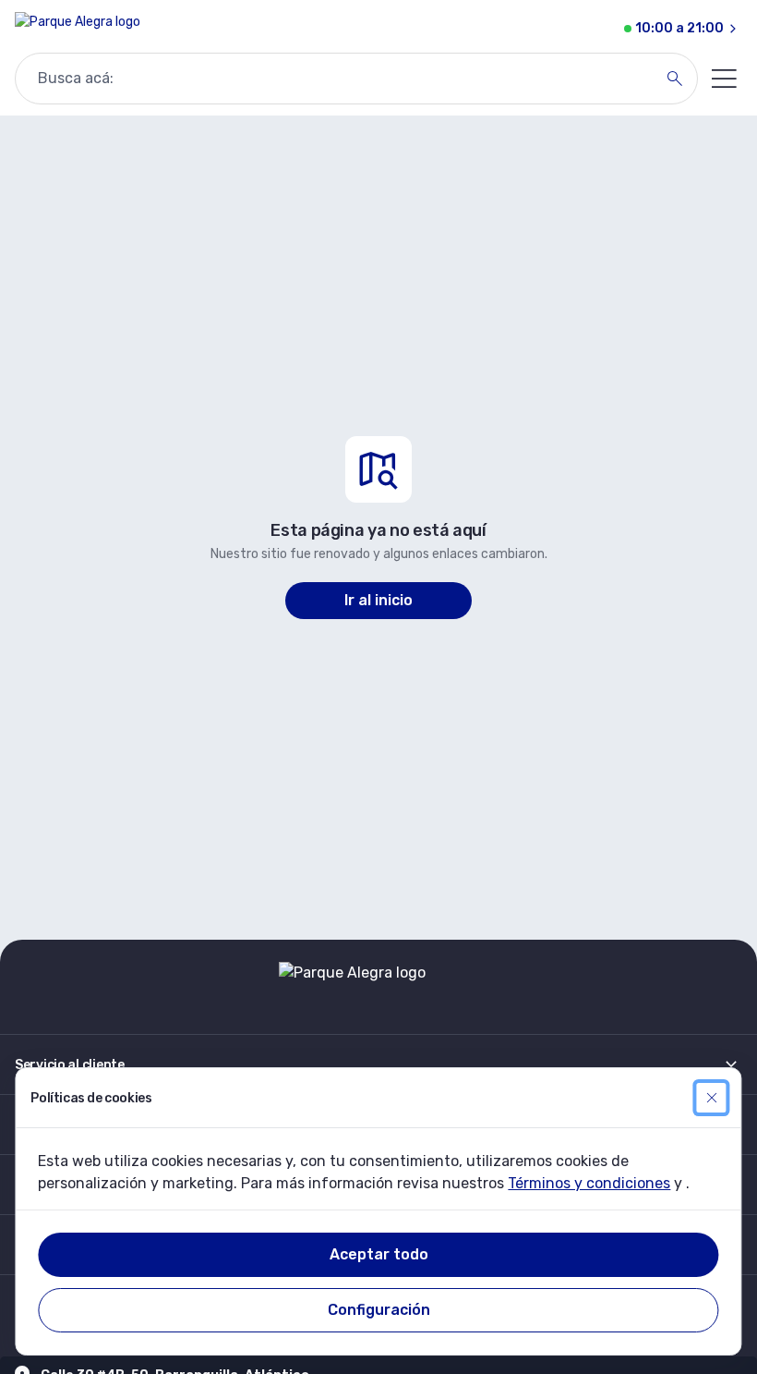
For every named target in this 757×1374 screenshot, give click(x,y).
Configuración (379, 1310)
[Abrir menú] (723, 78)
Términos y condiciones (589, 1183)
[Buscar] (675, 78)
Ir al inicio (378, 600)
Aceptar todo (379, 1254)
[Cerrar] (712, 1098)
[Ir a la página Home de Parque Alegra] (77, 28)
